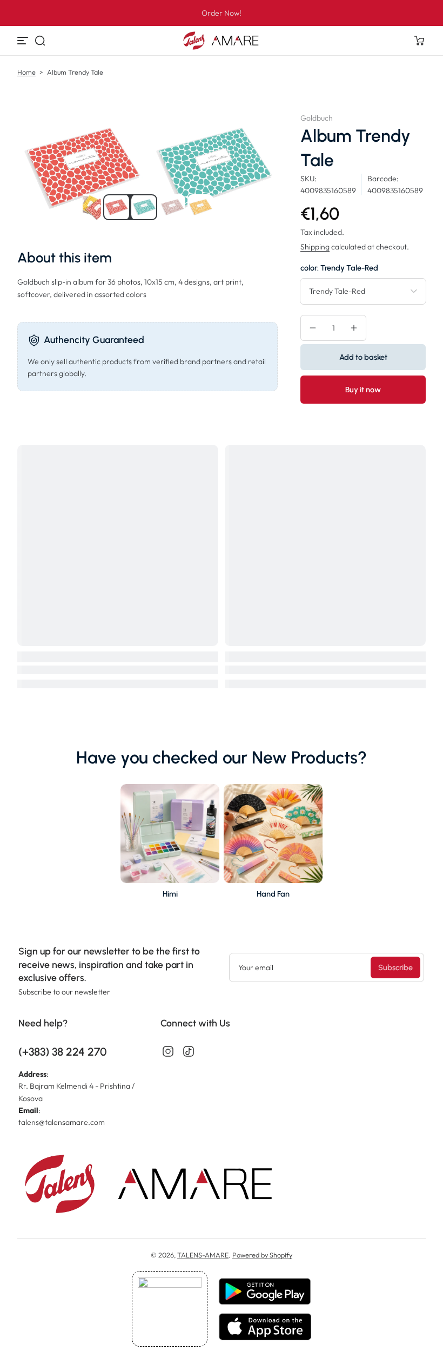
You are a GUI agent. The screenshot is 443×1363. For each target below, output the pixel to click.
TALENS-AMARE (203, 1254)
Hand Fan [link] (273, 894)
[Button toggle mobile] (23, 40)
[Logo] (221, 40)
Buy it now (363, 389)
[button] (40, 40)
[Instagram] (168, 1051)
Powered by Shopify (262, 1254)
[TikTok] (188, 1051)
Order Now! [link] (221, 13)
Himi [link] (170, 894)
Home (26, 72)
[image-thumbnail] (88, 207)
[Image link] (169, 844)
